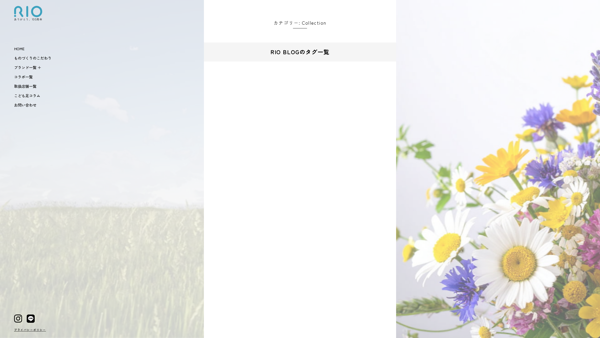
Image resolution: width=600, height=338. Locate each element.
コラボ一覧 (23, 77)
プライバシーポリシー (30, 330)
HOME (19, 48)
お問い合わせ (25, 105)
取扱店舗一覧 (25, 86)
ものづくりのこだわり (33, 58)
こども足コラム (27, 95)
